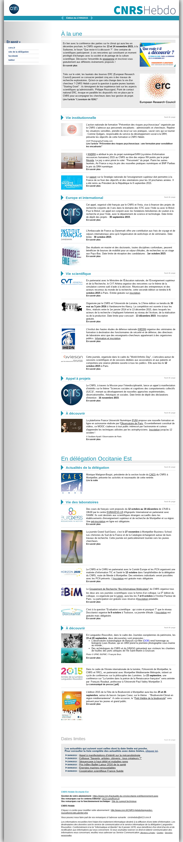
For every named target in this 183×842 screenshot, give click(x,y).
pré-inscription (98, 521)
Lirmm (120, 596)
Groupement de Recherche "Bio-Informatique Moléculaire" (119, 589)
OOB (146, 640)
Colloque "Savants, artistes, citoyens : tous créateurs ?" (110, 758)
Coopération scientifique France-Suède (101, 771)
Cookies (160, 833)
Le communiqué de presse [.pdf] (102, 684)
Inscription (154, 429)
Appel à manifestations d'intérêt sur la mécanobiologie (109, 755)
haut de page (169, 117)
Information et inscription (107, 338)
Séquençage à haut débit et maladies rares (103, 761)
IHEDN (141, 329)
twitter (11, 60)
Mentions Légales (147, 833)
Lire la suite (92, 480)
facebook (13, 56)
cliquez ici (151, 751)
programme (108, 59)
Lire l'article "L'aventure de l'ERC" (80, 99)
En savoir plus (70, 66)
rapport (93, 177)
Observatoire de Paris (132, 423)
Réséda (90, 160)
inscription (135, 293)
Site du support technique (124, 801)
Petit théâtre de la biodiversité (150, 698)
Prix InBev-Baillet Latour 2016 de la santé (102, 764)
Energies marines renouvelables (97, 767)
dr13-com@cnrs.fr (111, 798)
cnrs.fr (11, 48)
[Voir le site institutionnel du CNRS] (17, 10)
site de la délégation (18, 52)
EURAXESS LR (115, 512)
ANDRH (92, 154)
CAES (152, 474)
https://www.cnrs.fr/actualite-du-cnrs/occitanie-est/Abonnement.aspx (125, 796)
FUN (134, 420)
